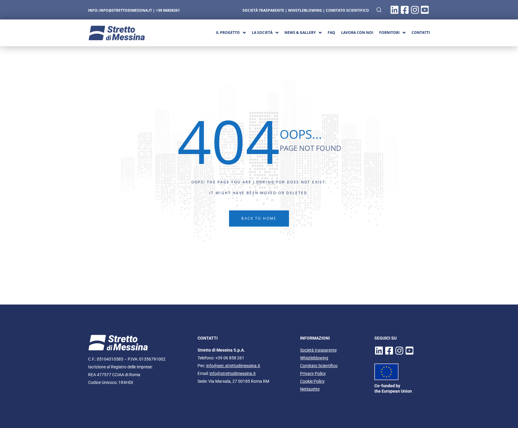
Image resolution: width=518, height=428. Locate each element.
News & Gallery (300, 32)
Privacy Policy (313, 373)
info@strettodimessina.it (125, 10)
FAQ (331, 32)
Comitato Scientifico (347, 10)
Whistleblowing (314, 357)
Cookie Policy (312, 381)
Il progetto (228, 32)
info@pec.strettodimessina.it (233, 365)
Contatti (421, 32)
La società (262, 32)
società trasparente (263, 10)
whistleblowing (305, 10)
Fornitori (389, 32)
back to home (259, 218)
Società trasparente (318, 350)
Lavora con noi (357, 32)
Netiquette (310, 389)
